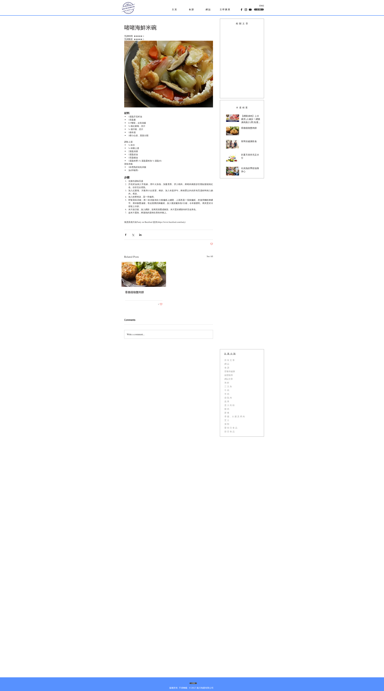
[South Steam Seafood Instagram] (246, 9)
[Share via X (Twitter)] (133, 234)
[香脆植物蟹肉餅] (144, 274)
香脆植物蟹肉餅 (134, 292)
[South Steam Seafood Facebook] (241, 9)
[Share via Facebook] (125, 234)
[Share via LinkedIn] (140, 234)
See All (210, 256)
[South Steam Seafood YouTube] (250, 9)
